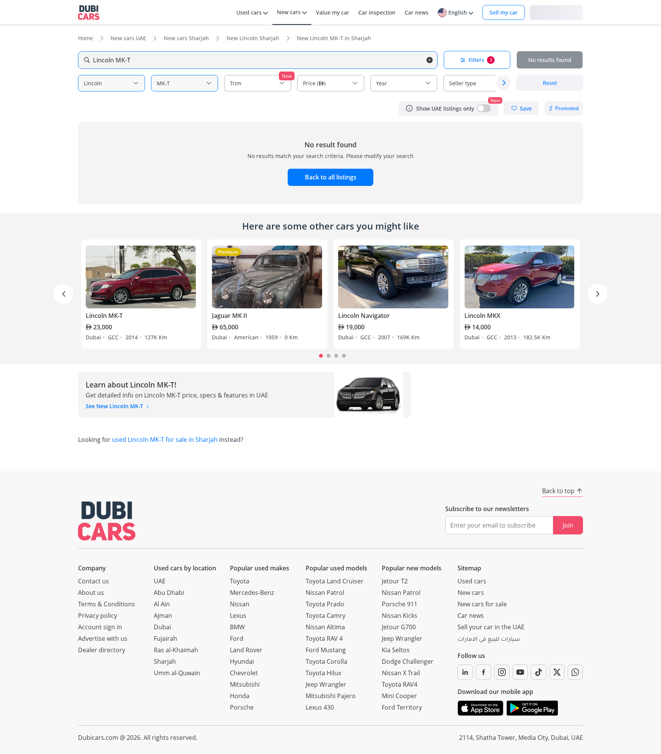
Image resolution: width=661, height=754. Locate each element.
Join (568, 525)
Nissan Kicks (399, 615)
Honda (239, 696)
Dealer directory (101, 650)
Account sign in (100, 627)
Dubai (162, 627)
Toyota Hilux (323, 673)
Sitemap (469, 568)
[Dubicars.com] (106, 521)
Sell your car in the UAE (490, 627)
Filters (480, 60)
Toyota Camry (325, 615)
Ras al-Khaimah (176, 650)
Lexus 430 (320, 707)
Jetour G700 (399, 627)
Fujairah (165, 638)
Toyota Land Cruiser (334, 581)
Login (556, 12)
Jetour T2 (395, 581)
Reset (550, 82)
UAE (160, 581)
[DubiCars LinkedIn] (465, 672)
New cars (470, 592)
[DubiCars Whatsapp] (575, 672)
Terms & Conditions (106, 604)
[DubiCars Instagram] (502, 672)
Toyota (239, 581)
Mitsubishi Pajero (331, 696)
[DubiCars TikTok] (538, 672)
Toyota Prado (325, 604)
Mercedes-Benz (252, 592)
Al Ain (162, 604)
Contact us (93, 581)
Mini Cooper (399, 696)
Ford (236, 638)
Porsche (242, 707)
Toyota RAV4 (399, 684)
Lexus (238, 615)
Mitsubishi (245, 684)
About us (91, 592)
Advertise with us (102, 638)
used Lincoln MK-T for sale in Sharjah (165, 439)
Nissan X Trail (401, 673)
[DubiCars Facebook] (483, 672)
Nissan (239, 604)
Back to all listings (331, 177)
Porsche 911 (399, 604)
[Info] (409, 108)
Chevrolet (244, 673)
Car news (470, 615)
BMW (237, 627)
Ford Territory (402, 707)
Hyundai (242, 661)
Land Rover (246, 650)
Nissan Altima (325, 627)
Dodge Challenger (407, 661)
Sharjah (165, 661)
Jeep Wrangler (326, 684)
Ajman (163, 615)
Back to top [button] (558, 491)
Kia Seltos (396, 650)
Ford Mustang (326, 650)
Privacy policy (97, 615)
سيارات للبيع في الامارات (488, 640)
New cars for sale (482, 604)
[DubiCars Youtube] (520, 672)
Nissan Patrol (325, 592)
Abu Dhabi (169, 592)
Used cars (471, 581)
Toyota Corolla (326, 661)
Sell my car (504, 12)
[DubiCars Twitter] (557, 672)
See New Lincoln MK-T (115, 406)
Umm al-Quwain (177, 673)
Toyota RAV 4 (324, 638)
